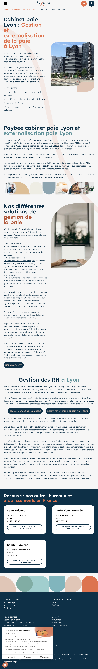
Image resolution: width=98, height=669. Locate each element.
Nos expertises (10, 617)
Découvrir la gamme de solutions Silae (67, 411)
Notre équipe (9, 602)
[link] (56, 646)
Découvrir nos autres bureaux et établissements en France (25, 108)
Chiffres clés (9, 608)
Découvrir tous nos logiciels (25, 411)
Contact (55, 617)
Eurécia (55, 605)
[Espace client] (91, 4)
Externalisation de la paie (15, 625)
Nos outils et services (61, 599)
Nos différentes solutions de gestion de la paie (24, 99)
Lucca (54, 608)
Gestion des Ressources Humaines (19, 622)
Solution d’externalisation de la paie (20, 246)
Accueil (6, 9)
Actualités (56, 620)
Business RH (11, 444)
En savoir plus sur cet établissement (24, 527)
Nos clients (57, 622)
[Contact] (84, 4)
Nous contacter (13, 365)
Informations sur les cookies (56, 659)
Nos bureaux (31, 9)
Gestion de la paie (12, 620)
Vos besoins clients (60, 625)
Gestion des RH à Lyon (14, 103)
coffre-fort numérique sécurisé (61, 427)
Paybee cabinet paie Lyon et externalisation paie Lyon (23, 93)
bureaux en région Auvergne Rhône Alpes (22, 70)
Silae (54, 602)
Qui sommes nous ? (18, 9)
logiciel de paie (10, 303)
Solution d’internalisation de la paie (19, 260)
